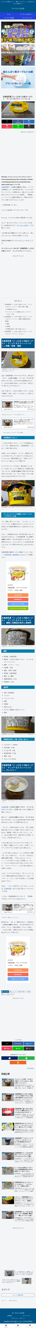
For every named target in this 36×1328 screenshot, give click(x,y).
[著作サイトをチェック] (9, 1058)
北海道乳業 (4, 187)
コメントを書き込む (18, 1295)
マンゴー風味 (27, 991)
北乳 (2, 375)
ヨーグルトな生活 (22, 225)
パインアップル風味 (16, 991)
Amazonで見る (18, 595)
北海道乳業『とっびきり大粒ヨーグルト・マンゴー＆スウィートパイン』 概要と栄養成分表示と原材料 (18, 319)
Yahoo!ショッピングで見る (18, 604)
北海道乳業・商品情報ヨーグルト (14, 555)
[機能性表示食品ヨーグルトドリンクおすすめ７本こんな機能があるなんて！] (18, 55)
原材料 (8, 326)
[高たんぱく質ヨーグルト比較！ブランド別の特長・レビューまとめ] (18, 77)
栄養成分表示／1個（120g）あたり (16, 329)
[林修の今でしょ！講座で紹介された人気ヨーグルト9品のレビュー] (18, 32)
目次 (15, 301)
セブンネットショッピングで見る (18, 608)
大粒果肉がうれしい (12, 309)
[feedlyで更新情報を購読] (26, 1058)
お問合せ (9, 1315)
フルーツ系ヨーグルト (8, 994)
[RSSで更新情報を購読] (18, 1062)
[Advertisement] (18, 152)
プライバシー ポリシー (18, 1318)
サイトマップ (26, 1315)
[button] (29, 126)
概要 (8, 324)
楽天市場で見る (18, 599)
